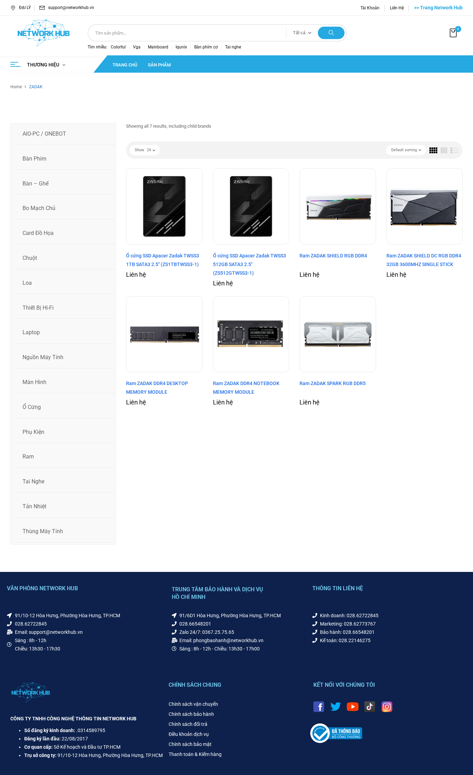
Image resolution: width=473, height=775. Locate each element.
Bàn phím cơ (206, 47)
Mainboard (158, 47)
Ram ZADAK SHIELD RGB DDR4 (333, 255)
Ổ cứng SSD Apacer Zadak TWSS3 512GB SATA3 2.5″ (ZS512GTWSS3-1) (249, 264)
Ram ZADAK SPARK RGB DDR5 (333, 383)
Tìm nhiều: (97, 47)
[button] (454, 33)
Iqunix (181, 47)
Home (16, 86)
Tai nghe (233, 47)
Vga (137, 47)
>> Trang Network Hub (438, 7)
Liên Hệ (397, 8)
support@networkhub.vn (71, 7)
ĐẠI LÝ (25, 7)
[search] (331, 33)
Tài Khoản (370, 8)
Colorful (118, 47)
